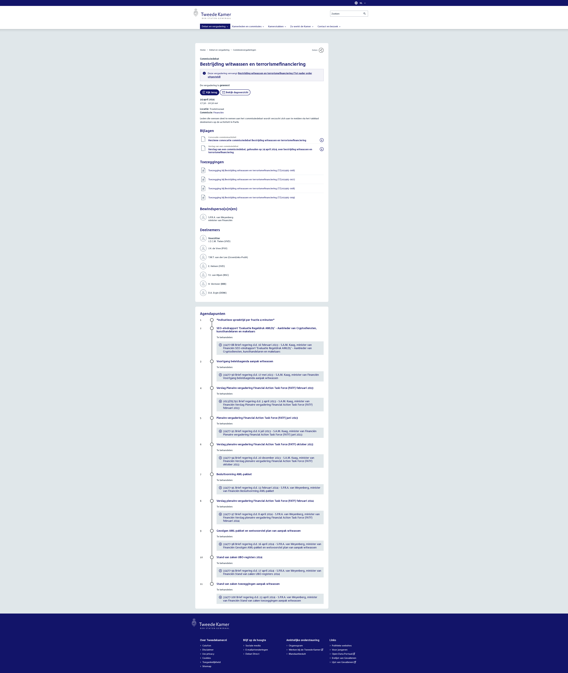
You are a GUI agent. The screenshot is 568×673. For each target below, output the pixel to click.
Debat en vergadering (219, 50)
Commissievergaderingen (244, 50)
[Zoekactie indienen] (364, 14)
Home (203, 50)
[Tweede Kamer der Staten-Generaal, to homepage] (212, 13)
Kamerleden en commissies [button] (247, 26)
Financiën (218, 112)
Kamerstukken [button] (276, 26)
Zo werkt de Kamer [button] (301, 26)
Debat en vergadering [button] (214, 26)
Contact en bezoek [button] (328, 26)
